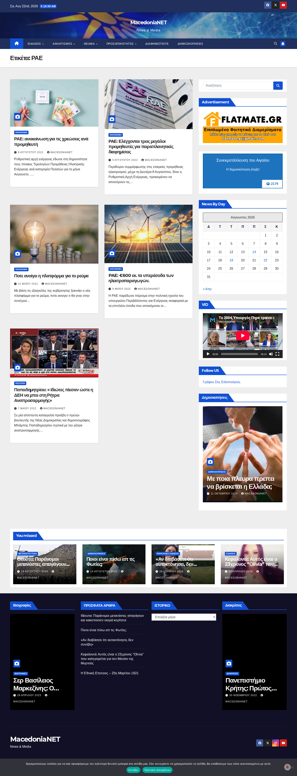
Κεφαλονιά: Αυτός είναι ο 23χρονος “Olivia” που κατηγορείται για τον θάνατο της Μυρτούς (112, 659)
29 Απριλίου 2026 (171, 571)
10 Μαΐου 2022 (28, 283)
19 (231, 260)
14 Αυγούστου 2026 (212, 493)
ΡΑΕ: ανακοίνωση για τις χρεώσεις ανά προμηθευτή (51, 141)
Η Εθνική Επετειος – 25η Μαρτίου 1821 (110, 673)
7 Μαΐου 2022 (27, 408)
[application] (243, 335)
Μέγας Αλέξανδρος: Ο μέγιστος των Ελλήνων (44, 688)
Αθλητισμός (63, 44)
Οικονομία (21, 132)
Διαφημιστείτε (157, 44)
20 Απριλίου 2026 (241, 571)
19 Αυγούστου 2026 (35, 571)
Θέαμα (90, 44)
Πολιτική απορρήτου (157, 770)
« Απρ (207, 289)
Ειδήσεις (35, 44)
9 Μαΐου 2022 (122, 288)
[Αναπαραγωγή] (208, 354)
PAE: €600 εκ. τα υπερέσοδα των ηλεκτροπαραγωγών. (141, 278)
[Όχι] (292, 767)
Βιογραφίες (24, 673)
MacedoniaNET (148, 22)
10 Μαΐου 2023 (243, 701)
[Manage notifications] (287, 767)
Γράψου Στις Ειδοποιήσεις (221, 382)
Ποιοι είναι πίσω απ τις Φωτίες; (226, 482)
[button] (275, 43)
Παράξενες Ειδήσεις (168, 553)
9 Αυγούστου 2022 (31, 152)
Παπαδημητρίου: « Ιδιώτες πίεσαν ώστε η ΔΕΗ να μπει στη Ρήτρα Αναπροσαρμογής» (53, 395)
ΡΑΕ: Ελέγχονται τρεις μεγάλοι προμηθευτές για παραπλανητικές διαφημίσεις (140, 147)
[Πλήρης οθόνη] (277, 354)
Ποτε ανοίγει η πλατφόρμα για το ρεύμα (51, 276)
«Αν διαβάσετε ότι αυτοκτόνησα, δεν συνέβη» (174, 564)
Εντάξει (133, 770)
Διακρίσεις (235, 679)
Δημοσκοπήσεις (190, 44)
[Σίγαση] (271, 354)
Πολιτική (20, 383)
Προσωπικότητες (120, 44)
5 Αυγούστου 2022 (125, 160)
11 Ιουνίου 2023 (32, 695)
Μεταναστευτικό (27, 553)
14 (254, 252)
